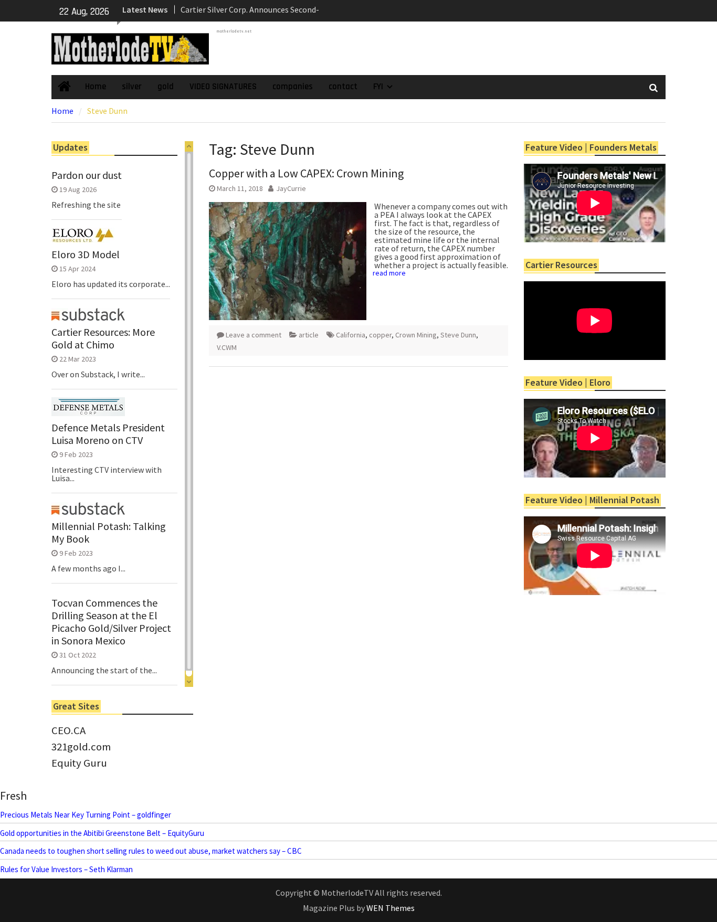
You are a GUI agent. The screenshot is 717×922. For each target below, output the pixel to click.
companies (292, 86)
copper (380, 335)
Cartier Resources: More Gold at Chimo (103, 338)
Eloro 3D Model (85, 254)
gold (165, 86)
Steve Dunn (458, 335)
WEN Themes (390, 908)
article (309, 335)
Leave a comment (253, 335)
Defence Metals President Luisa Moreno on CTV (108, 434)
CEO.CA (68, 730)
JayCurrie (291, 188)
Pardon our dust (86, 175)
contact (343, 86)
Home (95, 86)
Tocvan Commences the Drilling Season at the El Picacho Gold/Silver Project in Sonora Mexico (111, 622)
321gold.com (81, 747)
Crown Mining (416, 335)
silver (132, 86)
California (350, 335)
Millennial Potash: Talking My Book (108, 532)
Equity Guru (79, 763)
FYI (378, 86)
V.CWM (227, 347)
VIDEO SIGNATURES (223, 86)
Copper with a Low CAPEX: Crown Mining (306, 173)
